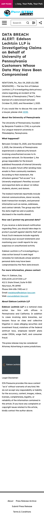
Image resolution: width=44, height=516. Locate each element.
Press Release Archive (26, 501)
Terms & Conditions (22, 511)
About (10, 501)
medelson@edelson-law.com (21, 292)
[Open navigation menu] (4, 22)
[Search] (28, 23)
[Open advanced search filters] (34, 23)
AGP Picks (6, 4)
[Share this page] (40, 22)
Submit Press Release (22, 506)
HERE (25, 112)
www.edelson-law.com (17, 296)
